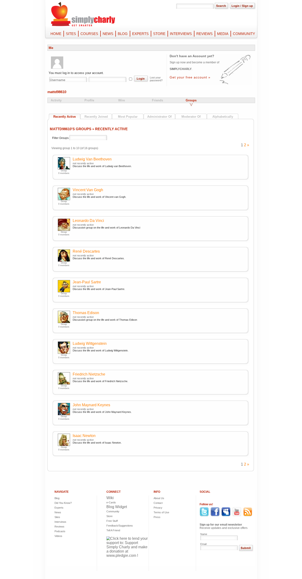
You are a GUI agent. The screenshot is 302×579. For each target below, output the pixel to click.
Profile (89, 100)
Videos (58, 536)
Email (203, 544)
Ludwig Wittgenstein (90, 343)
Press (157, 517)
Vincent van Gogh (88, 190)
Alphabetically (222, 116)
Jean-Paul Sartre (87, 282)
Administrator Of (159, 116)
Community (112, 511)
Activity (56, 100)
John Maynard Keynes (91, 405)
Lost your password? (156, 79)
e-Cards (111, 502)
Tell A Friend (113, 530)
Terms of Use (161, 512)
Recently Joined (96, 116)
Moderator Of (191, 116)
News (58, 512)
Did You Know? (63, 502)
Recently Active (64, 116)
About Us (159, 498)
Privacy (158, 507)
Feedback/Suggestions (115, 525)
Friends (157, 100)
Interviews (60, 521)
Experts (59, 507)
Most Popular (128, 116)
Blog (57, 498)
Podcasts (60, 531)
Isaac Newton (84, 436)
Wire (121, 100)
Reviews (59, 526)
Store (109, 516)
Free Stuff (112, 520)
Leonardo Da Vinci (88, 221)
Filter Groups (60, 138)
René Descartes (86, 251)
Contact (158, 502)
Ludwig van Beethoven (92, 159)
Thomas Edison (86, 313)
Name (203, 534)
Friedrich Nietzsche (89, 374)
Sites (57, 517)
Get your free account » (190, 77)
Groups (191, 100)
